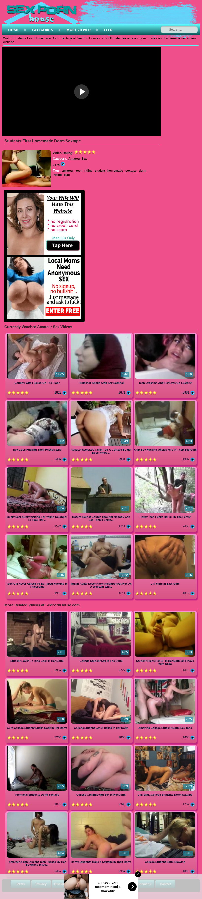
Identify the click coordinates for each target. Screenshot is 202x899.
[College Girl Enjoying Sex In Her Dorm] (101, 746)
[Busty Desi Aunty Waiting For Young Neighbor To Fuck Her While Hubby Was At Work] (37, 468)
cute (67, 175)
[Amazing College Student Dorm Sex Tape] (165, 679)
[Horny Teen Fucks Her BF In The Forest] (165, 468)
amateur (68, 170)
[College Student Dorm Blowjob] (165, 813)
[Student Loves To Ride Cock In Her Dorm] (37, 612)
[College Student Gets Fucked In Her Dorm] (101, 679)
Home (13, 29)
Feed (108, 29)
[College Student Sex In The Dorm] (101, 612)
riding (88, 170)
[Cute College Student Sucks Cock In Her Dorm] (37, 679)
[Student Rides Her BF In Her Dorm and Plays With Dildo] (165, 612)
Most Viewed (79, 29)
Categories (42, 29)
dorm (142, 170)
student (100, 170)
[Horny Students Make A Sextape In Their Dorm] (101, 813)
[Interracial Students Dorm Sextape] (37, 746)
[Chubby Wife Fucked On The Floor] (37, 334)
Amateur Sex (77, 158)
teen (79, 170)
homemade (115, 170)
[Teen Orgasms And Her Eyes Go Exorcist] (165, 334)
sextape (131, 170)
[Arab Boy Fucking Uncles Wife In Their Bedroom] (165, 401)
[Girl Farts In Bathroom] (165, 535)
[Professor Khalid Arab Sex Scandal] (101, 334)
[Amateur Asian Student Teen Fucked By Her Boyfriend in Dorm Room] (37, 813)
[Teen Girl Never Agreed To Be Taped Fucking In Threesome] (37, 535)
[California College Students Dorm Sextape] (165, 746)
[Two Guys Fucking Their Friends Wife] (37, 401)
